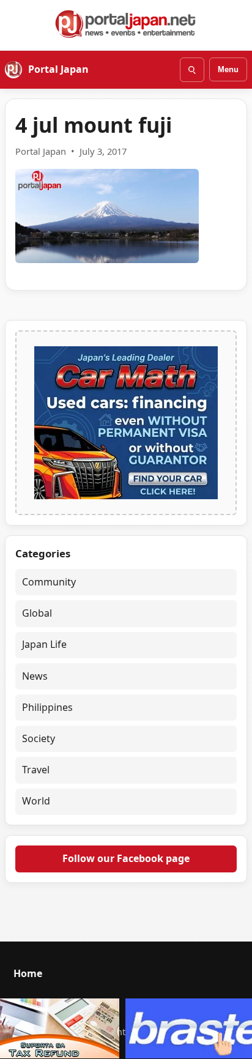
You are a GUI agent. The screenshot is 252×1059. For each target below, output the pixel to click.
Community (49, 582)
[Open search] (192, 70)
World (36, 801)
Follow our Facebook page (126, 858)
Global (37, 613)
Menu (228, 69)
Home (27, 973)
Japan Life (44, 644)
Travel (36, 769)
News (35, 676)
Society (38, 738)
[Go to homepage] (126, 24)
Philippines (47, 707)
